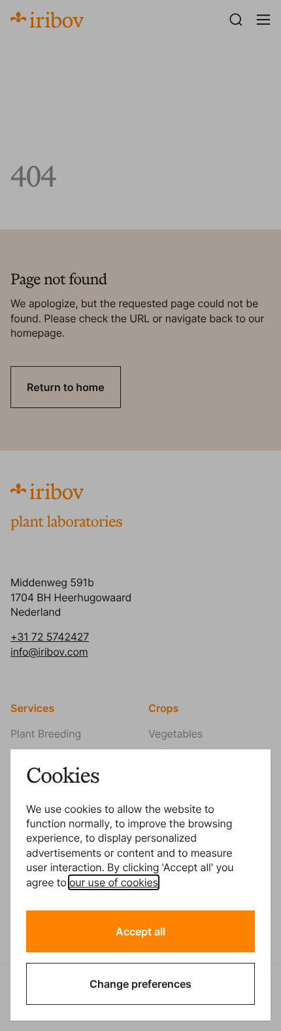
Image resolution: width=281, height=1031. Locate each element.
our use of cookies (113, 882)
